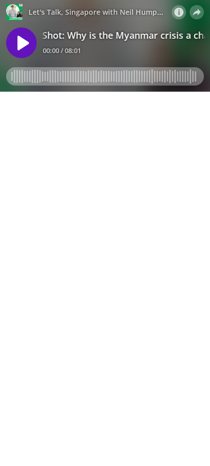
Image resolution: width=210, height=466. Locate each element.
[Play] (21, 43)
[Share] (197, 12)
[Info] (179, 12)
